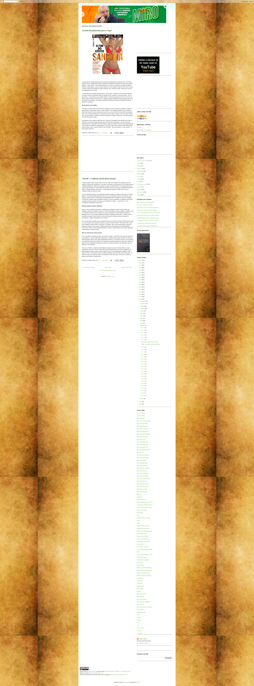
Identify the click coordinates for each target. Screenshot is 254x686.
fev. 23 (143, 339)
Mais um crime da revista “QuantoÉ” (145, 202)
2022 (140, 270)
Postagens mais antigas (126, 267)
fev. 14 (143, 364)
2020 (140, 275)
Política (138, 189)
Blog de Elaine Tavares (142, 436)
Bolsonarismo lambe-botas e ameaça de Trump (148, 215)
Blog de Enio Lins (141, 439)
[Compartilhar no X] (119, 133)
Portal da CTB (140, 586)
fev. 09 (143, 376)
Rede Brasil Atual (141, 594)
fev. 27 (143, 330)
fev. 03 (143, 390)
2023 (140, 267)
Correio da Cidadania (142, 510)
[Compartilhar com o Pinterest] (123, 133)
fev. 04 (143, 388)
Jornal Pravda (140, 544)
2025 (140, 262)
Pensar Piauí (140, 583)
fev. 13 (143, 366)
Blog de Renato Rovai (142, 481)
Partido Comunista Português (144, 575)
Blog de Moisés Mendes (142, 473)
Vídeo (138, 194)
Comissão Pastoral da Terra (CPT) (145, 502)
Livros (138, 176)
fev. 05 (143, 386)
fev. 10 (143, 373)
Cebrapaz (139, 497)
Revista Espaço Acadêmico (143, 601)
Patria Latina (140, 581)
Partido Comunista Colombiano (144, 567)
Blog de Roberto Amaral (142, 486)
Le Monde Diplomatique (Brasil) (144, 549)
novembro (142, 303)
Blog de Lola (140, 452)
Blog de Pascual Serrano (142, 476)
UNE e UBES (140, 628)
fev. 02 (143, 393)
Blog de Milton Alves (142, 470)
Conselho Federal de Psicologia (144, 507)
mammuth (126, 682)
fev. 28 (143, 327)
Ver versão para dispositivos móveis (107, 270)
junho (141, 315)
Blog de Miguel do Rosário (143, 468)
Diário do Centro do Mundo (143, 518)
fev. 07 (143, 381)
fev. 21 (143, 349)
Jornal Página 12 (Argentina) (144, 541)
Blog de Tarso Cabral (142, 489)
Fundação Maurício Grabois (143, 525)
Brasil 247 (139, 494)
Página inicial (108, 267)
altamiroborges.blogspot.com (96, 673)
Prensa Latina (140, 588)
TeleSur (138, 617)
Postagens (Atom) (110, 276)
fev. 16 (143, 359)
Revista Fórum (140, 604)
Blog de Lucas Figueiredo (143, 455)
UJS (138, 625)
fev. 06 (143, 383)
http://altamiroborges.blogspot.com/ (118, 674)
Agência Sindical (141, 415)
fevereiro (142, 325)
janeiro (142, 398)
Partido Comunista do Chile (143, 573)
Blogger (138, 682)
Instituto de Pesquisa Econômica (144, 531)
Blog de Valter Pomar (142, 491)
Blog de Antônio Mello (142, 423)
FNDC (138, 523)
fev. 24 (143, 337)
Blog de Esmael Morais (142, 442)
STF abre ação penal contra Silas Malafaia (147, 210)
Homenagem (140, 171)
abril (141, 320)
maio (141, 318)
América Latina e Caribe (142, 160)
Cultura (138, 166)
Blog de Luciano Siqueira (143, 457)
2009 (140, 401)
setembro (142, 308)
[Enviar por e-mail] (115, 133)
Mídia (138, 179)
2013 (140, 292)
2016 (140, 284)
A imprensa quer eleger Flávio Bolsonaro (146, 223)
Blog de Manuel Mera (142, 463)
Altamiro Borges (143, 639)
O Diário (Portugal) (141, 557)
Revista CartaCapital (141, 599)
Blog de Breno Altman (142, 428)
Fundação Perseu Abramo (143, 528)
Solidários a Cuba (141, 612)
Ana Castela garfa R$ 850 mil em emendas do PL (148, 212)
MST (138, 552)
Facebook (139, 127)
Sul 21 (138, 615)
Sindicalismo (140, 192)
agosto (141, 311)
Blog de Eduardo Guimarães (143, 434)
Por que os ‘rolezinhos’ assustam (144, 205)
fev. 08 (143, 378)
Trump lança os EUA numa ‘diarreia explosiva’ (148, 207)
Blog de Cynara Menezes (143, 431)
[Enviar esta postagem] (110, 132)
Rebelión (139, 591)
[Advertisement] (107, 155)
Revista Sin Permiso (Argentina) (144, 607)
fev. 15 (143, 361)
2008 (140, 404)
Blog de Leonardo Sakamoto (143, 450)
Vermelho (139, 630)
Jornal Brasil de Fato (142, 533)
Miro (138, 181)
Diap (138, 515)
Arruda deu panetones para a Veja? (97, 30)
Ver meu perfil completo (142, 643)
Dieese (138, 520)
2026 (140, 260)
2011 (140, 296)
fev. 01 (143, 395)
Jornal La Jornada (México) (143, 539)
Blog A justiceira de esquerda (144, 421)
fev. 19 (143, 352)
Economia (139, 168)
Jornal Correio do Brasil (142, 536)
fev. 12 (143, 369)
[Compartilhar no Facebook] (121, 133)
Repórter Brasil (140, 596)
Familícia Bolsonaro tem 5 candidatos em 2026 (148, 218)
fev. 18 (143, 354)
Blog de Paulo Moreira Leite (143, 478)
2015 (140, 287)
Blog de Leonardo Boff (142, 447)
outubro (142, 306)
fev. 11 (143, 371)
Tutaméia (139, 620)
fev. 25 (143, 335)
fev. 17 (143, 356)
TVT (138, 622)
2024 (140, 265)
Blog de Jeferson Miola (142, 444)
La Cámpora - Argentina (142, 546)
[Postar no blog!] (117, 133)
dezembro (142, 301)
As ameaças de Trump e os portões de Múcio (147, 220)
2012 (140, 294)
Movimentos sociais (141, 184)
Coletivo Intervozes (141, 499)
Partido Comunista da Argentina (144, 570)
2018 (140, 279)
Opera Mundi (140, 562)
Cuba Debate (140, 512)
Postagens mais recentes (89, 267)
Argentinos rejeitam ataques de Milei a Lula (147, 226)
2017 (140, 282)
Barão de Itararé (140, 418)
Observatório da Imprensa (143, 560)
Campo (138, 163)
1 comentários (104, 132)
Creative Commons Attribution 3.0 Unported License (117, 671)
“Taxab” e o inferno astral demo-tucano (99, 178)
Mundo (138, 187)
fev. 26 (143, 332)
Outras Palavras (140, 565)
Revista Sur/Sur (140, 609)
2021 (140, 272)
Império (139, 174)
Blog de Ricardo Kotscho (143, 484)
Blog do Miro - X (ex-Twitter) (144, 130)
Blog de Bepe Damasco (142, 426)
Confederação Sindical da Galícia (144, 505)
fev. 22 (143, 347)
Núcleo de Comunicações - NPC (144, 554)
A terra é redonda (141, 413)
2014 (140, 289)
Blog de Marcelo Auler (142, 465)
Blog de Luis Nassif (141, 460)
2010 (140, 299)
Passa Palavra (140, 578)
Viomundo (139, 633)
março (141, 323)
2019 (140, 277)
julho (141, 313)
